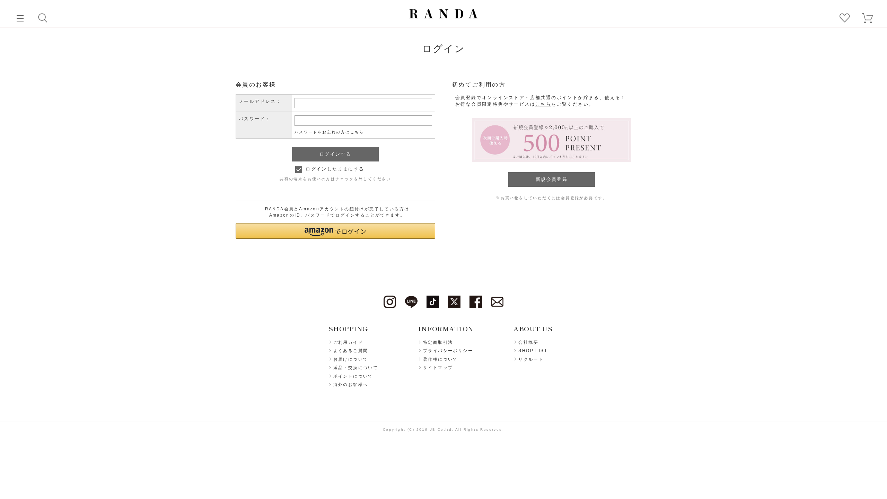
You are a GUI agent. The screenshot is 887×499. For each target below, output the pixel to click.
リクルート (530, 359)
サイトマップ (438, 367)
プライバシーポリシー (448, 350)
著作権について (440, 359)
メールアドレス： (260, 101)
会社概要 (528, 342)
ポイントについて (353, 376)
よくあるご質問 (350, 350)
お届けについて (350, 359)
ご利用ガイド (348, 342)
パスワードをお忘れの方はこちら (329, 132)
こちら (543, 104)
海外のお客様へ (350, 384)
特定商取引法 (438, 342)
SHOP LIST (532, 350)
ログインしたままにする (335, 169)
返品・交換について (355, 367)
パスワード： (255, 118)
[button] (335, 231)
